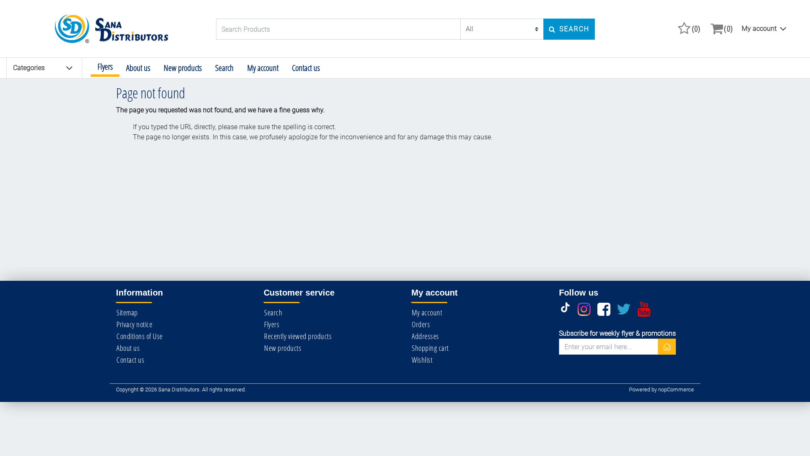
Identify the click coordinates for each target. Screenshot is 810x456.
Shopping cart (430, 348)
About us (138, 67)
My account (759, 28)
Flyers (105, 66)
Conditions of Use (139, 336)
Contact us (306, 67)
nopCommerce (676, 389)
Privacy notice (134, 324)
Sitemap (127, 312)
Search (224, 67)
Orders (421, 324)
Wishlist (422, 360)
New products (183, 67)
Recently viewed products (298, 336)
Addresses (425, 336)
